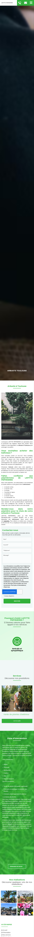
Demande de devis (16, 866)
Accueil (5, 930)
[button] (31, 3)
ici (9, 587)
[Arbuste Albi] (9, 897)
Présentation (6, 932)
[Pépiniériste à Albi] (25, 909)
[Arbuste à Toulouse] (17, 416)
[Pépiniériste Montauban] (25, 897)
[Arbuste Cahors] (9, 909)
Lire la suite (17, 721)
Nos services (7, 935)
